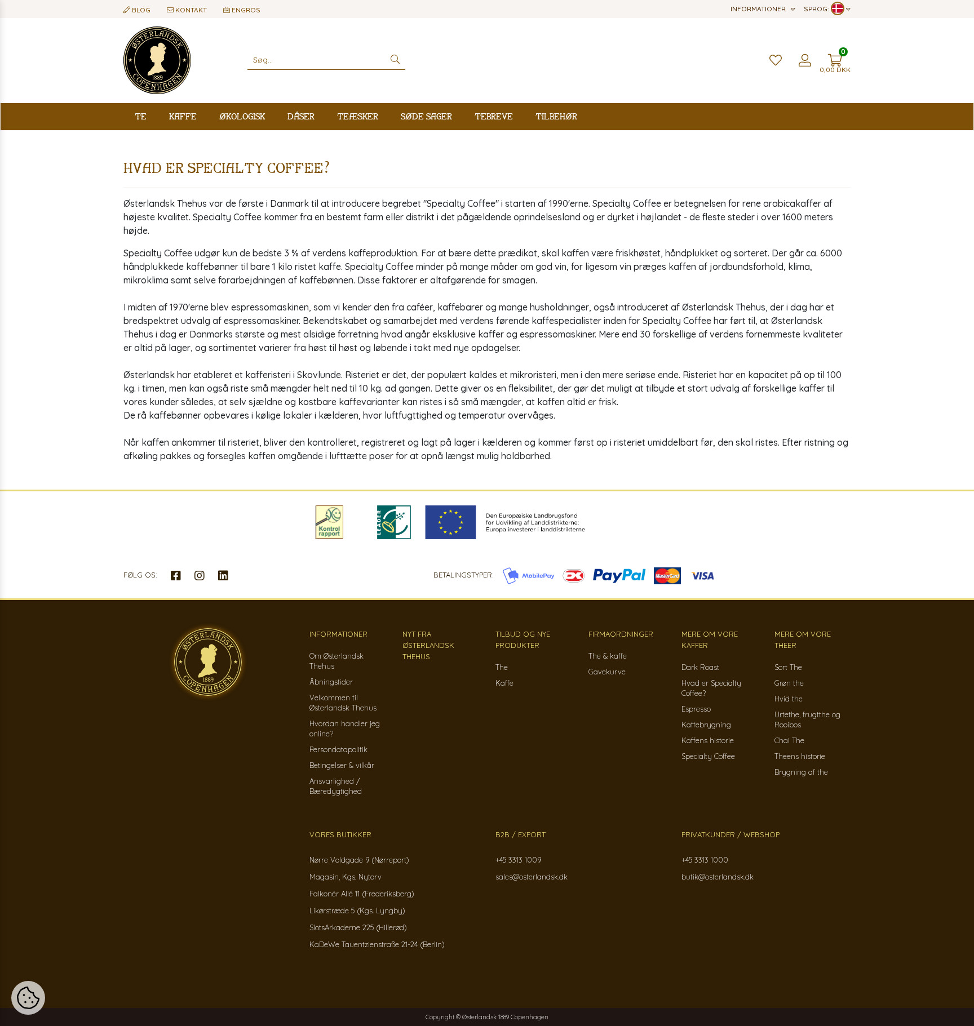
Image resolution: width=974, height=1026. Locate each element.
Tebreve (494, 116)
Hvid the (788, 698)
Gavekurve (607, 671)
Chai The (789, 740)
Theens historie (799, 756)
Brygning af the (801, 771)
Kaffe (183, 116)
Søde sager (426, 116)
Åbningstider (331, 681)
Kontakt (190, 10)
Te (141, 116)
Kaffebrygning (706, 724)
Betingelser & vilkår (341, 765)
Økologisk (242, 116)
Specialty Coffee (708, 756)
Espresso (696, 708)
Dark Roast (700, 667)
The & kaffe (607, 655)
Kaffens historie (707, 740)
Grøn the (789, 682)
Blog (140, 10)
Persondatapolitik (338, 749)
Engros (245, 10)
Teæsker (357, 116)
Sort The (788, 667)
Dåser (301, 116)
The (501, 667)
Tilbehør (556, 116)
